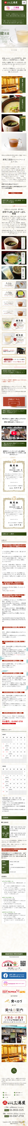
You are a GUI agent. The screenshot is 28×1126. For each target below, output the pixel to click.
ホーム (6, 1092)
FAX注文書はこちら (9, 723)
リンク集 (6, 1097)
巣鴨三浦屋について (19, 1092)
